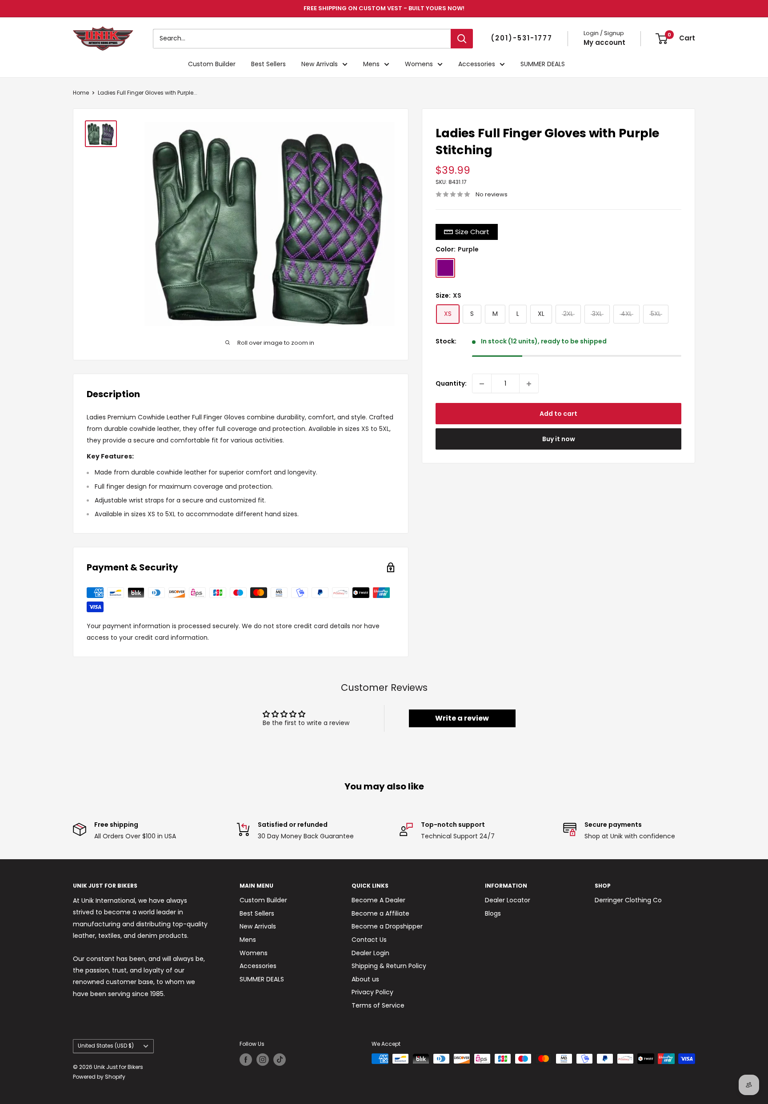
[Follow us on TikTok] (279, 1059)
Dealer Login (370, 953)
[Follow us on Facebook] (246, 1059)
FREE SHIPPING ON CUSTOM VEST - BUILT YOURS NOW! (384, 8)
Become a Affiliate (380, 913)
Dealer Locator (507, 900)
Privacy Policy (372, 992)
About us (365, 979)
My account (604, 42)
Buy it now (558, 439)
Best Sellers (268, 64)
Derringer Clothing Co (628, 900)
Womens (419, 64)
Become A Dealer (378, 900)
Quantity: (451, 383)
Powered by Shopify (99, 1076)
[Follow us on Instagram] (262, 1059)
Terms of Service (378, 1005)
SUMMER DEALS (542, 64)
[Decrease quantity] (481, 384)
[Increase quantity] (529, 384)
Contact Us (369, 939)
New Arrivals (319, 64)
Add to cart (558, 414)
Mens (371, 64)
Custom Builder (212, 64)
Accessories (476, 64)
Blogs (493, 913)
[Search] (462, 38)
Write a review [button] (462, 718)
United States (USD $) (106, 1045)
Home (81, 92)
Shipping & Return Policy (389, 965)
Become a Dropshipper (387, 926)
